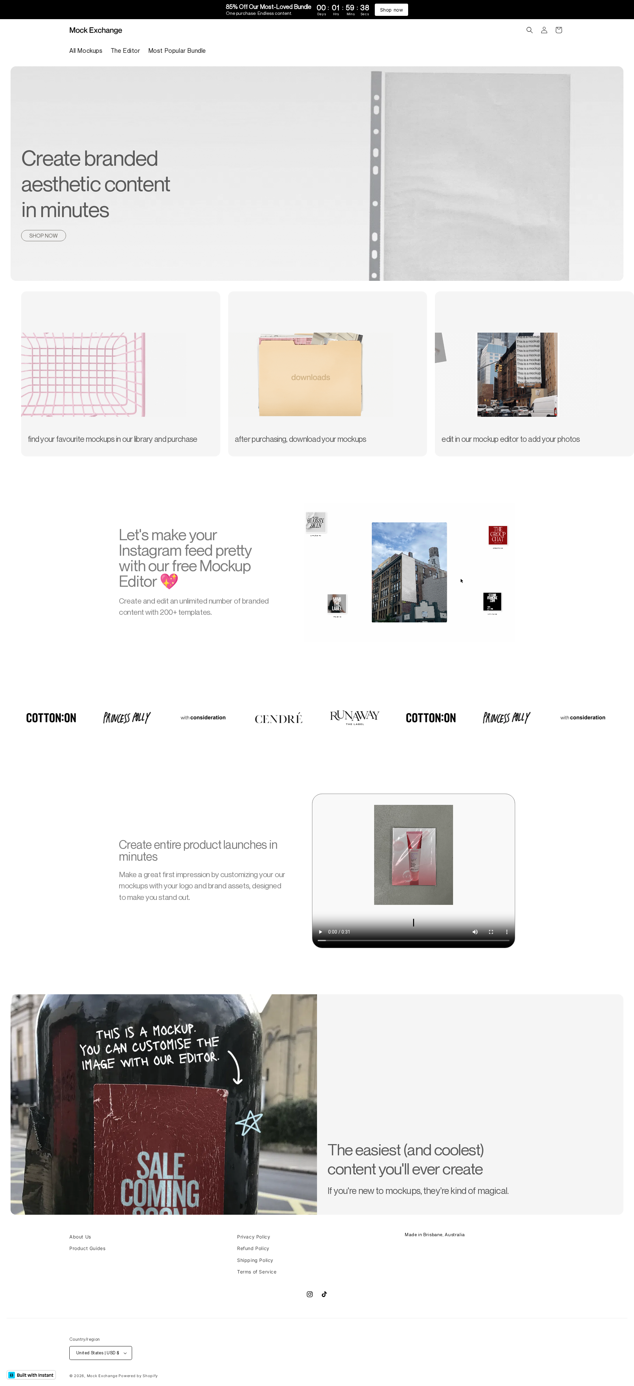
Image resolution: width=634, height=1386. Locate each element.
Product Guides (87, 1248)
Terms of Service (257, 1271)
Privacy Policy (253, 1236)
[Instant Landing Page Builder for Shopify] (31, 1374)
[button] (529, 30)
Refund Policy (253, 1248)
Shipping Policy (255, 1260)
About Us (80, 1236)
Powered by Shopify (138, 1376)
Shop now (391, 10)
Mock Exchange (102, 1376)
